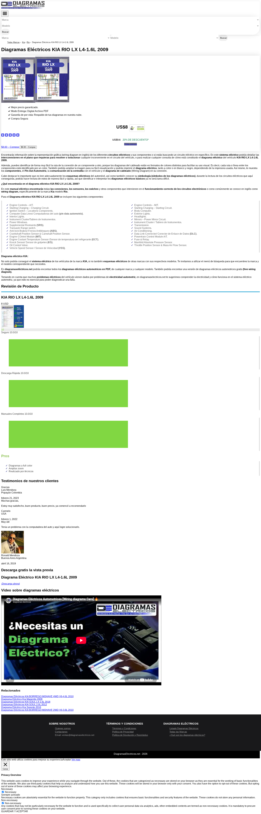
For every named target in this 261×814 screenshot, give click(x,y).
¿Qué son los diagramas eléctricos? (187, 735)
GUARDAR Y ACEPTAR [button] (14, 811)
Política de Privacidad (123, 731)
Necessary (10, 792)
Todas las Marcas (178, 731)
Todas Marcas (13, 42)
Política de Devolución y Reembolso (130, 735)
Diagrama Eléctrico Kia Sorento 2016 (21, 707)
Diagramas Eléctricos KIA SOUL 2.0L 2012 (24, 704)
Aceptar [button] (67, 759)
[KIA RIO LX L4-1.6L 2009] (12, 327)
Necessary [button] (7, 789)
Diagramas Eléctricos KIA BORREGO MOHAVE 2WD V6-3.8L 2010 (37, 710)
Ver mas (75, 759)
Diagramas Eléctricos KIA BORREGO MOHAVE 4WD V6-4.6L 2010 (37, 696)
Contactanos (61, 731)
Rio (28, 42)
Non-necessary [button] (9, 800)
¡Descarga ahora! (10, 583)
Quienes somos (63, 728)
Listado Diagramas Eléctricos (183, 728)
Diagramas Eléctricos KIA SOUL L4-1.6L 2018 (25, 702)
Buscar (5, 32)
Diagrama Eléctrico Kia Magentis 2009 (21, 699)
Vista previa (130, 144)
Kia (23, 42)
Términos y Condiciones (124, 728)
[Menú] (4, 14)
